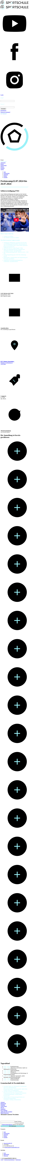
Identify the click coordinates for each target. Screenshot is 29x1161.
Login (2, 95)
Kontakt (5, 177)
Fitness (2, 166)
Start (5, 172)
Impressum (18, 1159)
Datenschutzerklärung (7, 1124)
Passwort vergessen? (5, 112)
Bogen (2, 164)
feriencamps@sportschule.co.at (12, 1147)
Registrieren (3, 110)
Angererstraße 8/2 (8, 1143)
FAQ (5, 1153)
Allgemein (3, 162)
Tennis (2, 169)
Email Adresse (18, 1121)
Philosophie (6, 1154)
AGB (2, 1159)
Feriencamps (4, 165)
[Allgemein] (14, 136)
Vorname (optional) (19, 1123)
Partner (5, 176)
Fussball (2, 168)
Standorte (6, 174)
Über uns (6, 1155)
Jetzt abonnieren (12, 1126)
